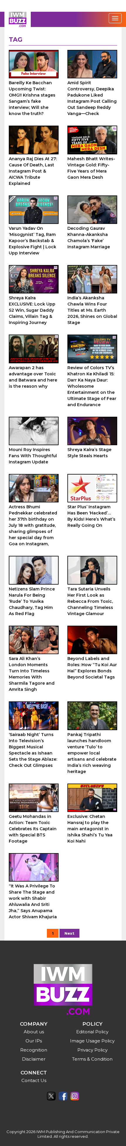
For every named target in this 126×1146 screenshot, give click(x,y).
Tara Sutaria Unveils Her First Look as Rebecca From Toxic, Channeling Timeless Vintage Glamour (90, 601)
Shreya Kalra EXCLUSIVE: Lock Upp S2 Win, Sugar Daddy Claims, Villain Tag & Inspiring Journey (32, 310)
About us (34, 1031)
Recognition (33, 1050)
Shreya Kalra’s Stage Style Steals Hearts (89, 452)
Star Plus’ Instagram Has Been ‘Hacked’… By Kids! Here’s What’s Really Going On (91, 516)
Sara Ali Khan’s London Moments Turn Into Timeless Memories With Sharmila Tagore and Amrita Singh (32, 674)
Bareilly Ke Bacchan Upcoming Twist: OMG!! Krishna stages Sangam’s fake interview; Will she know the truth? (32, 98)
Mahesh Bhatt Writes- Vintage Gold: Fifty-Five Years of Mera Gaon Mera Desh (91, 168)
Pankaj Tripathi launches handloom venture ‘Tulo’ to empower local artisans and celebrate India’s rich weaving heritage (91, 753)
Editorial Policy (92, 1031)
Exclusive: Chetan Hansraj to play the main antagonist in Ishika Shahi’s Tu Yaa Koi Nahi (90, 829)
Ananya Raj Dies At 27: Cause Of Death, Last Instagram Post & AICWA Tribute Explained (33, 171)
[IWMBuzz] (17, 19)
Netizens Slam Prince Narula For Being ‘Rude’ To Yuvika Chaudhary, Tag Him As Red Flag (32, 601)
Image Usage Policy (92, 1041)
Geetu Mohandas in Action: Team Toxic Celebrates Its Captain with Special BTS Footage (33, 829)
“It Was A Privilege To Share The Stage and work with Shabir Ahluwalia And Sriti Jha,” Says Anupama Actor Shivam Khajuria (33, 901)
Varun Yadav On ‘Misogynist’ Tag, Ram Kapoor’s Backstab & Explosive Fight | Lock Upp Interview (32, 241)
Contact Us (33, 1080)
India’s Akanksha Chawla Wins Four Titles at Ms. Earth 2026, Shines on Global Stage (92, 310)
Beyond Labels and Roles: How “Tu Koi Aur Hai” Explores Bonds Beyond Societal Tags (92, 668)
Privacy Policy (92, 1050)
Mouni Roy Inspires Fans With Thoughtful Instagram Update (33, 456)
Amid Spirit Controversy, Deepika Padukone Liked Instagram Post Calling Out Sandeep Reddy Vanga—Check (92, 98)
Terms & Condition (92, 1059)
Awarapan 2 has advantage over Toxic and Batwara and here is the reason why (33, 377)
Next (69, 933)
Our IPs (33, 1041)
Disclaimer (33, 1059)
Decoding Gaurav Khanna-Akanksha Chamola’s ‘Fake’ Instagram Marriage (88, 237)
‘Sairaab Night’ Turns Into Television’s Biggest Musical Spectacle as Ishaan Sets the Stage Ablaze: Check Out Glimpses (33, 750)
